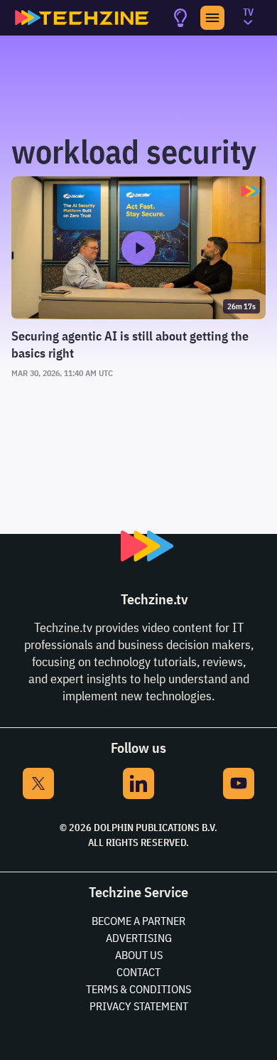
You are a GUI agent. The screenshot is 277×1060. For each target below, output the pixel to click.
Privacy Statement (138, 1006)
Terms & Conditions (138, 989)
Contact (138, 972)
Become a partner (138, 921)
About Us (139, 955)
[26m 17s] (138, 247)
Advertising (139, 938)
